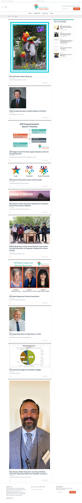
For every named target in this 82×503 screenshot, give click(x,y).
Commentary (12, 109)
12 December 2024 (63, 29)
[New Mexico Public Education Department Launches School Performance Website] (29, 196)
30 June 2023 (11, 78)
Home (9, 16)
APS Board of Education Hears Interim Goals (25, 179)
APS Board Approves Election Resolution (24, 296)
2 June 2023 (11, 475)
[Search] (5, 7)
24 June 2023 (11, 155)
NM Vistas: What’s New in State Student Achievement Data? (66, 27)
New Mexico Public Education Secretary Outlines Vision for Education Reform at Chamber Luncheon (28, 472)
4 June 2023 (11, 371)
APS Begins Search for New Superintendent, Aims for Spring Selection (29, 152)
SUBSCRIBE (77, 8)
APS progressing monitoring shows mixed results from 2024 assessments (66, 41)
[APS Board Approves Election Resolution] (29, 277)
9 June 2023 (11, 298)
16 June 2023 (11, 207)
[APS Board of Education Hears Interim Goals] (29, 170)
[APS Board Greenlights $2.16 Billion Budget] (29, 356)
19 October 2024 (63, 50)
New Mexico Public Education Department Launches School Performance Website (28, 204)
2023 (13, 16)
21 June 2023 (11, 181)
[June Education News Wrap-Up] (29, 47)
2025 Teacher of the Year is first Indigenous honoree (65, 34)
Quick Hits (62, 53)
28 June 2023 (11, 112)
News (10, 150)
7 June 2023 (11, 335)
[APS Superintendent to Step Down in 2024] (29, 319)
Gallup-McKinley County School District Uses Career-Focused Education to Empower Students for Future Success (28, 248)
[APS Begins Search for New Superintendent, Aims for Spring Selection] (29, 135)
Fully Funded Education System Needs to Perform (27, 111)
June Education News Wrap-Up (20, 76)
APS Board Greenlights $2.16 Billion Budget (25, 369)
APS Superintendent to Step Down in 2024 (25, 334)
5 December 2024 (63, 36)
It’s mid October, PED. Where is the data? (66, 48)
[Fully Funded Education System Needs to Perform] (29, 97)
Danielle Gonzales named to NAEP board (66, 55)
